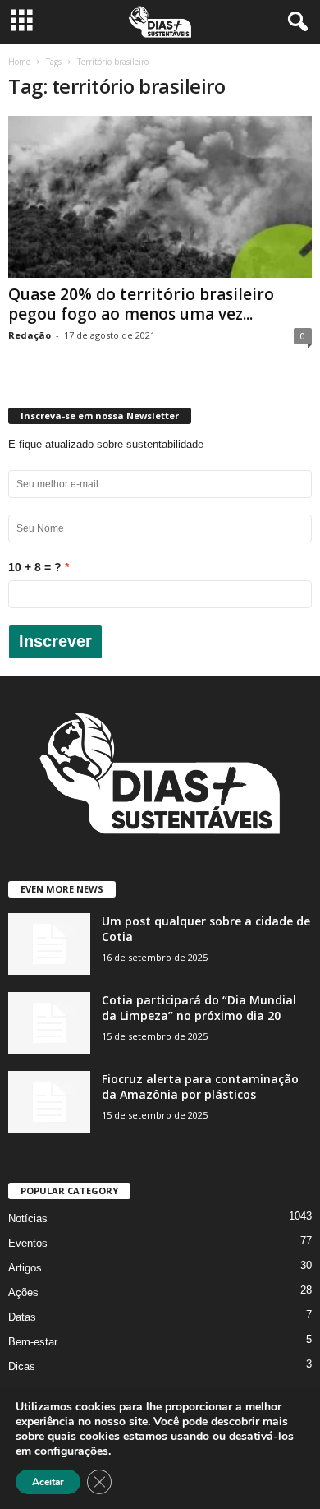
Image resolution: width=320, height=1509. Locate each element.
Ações (23, 1292)
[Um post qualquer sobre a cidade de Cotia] (49, 944)
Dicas (21, 1366)
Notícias (28, 1218)
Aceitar (48, 1481)
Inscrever (55, 641)
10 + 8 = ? (35, 567)
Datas (22, 1317)
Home (19, 61)
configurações (71, 1451)
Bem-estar (32, 1342)
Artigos (25, 1268)
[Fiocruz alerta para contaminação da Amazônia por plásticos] (49, 1102)
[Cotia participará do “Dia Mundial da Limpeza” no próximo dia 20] (49, 1023)
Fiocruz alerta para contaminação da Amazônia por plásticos (200, 1086)
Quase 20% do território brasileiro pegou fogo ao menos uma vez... (141, 304)
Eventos (28, 1243)
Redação (29, 335)
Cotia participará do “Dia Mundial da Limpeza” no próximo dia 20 (199, 1007)
